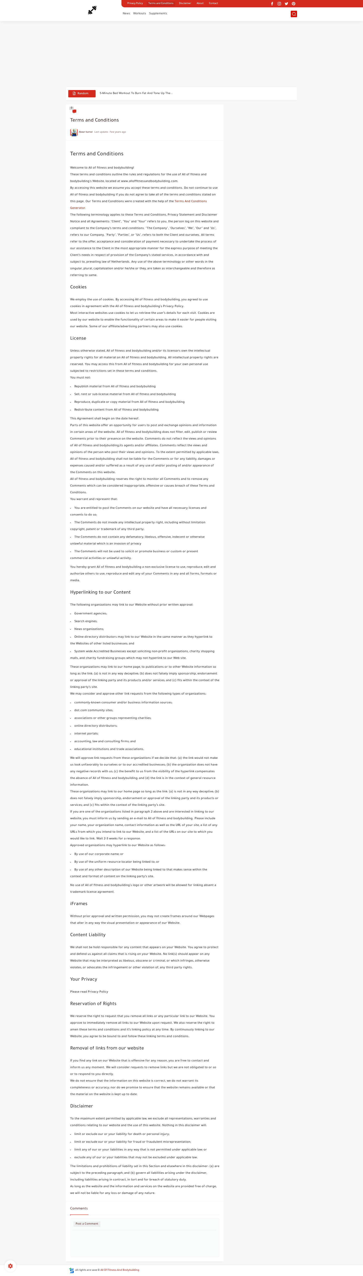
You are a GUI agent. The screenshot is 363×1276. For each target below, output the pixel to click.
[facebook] (272, 4)
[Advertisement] (181, 54)
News (126, 13)
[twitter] (286, 4)
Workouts (139, 13)
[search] (294, 14)
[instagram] (279, 4)
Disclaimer (185, 3)
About (200, 3)
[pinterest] (293, 4)
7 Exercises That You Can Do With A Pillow (128, 93)
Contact (213, 3)
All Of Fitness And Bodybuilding (119, 1270)
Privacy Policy (135, 3)
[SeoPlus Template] (71, 1270)
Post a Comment (87, 1224)
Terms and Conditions (161, 3)
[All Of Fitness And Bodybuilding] (92, 10)
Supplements (158, 13)
